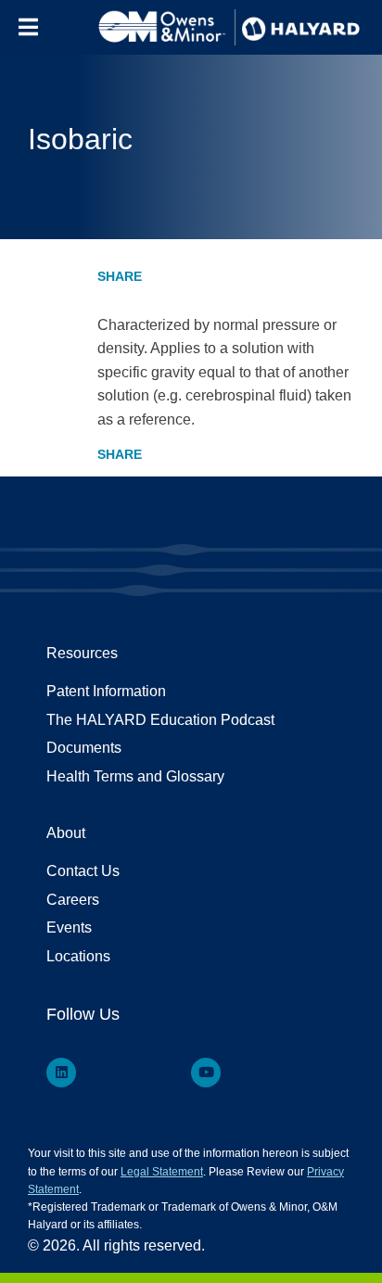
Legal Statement (162, 1171)
